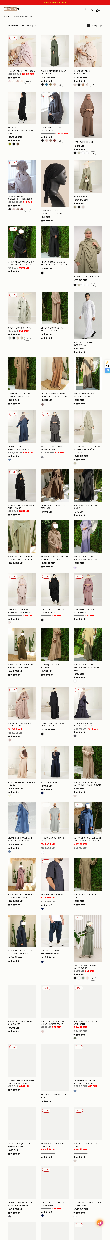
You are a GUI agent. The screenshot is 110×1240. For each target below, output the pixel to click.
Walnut (83, 152)
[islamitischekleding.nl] (12, 9)
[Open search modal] (86, 9)
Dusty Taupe (17, 81)
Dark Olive (50, 84)
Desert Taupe (46, 140)
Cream (75, 84)
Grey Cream (9, 622)
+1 (27, 338)
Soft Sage (75, 681)
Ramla (87, 84)
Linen (21, 81)
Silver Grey (42, 852)
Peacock (46, 84)
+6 (60, 141)
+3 (60, 85)
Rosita (9, 81)
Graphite (75, 735)
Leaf (83, 978)
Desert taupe (42, 1031)
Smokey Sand (54, 84)
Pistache (79, 152)
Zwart (42, 84)
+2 (93, 978)
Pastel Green (9, 338)
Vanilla (13, 81)
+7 (27, 209)
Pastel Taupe (9, 740)
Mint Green (79, 978)
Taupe (42, 404)
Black (13, 144)
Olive (9, 144)
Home (6, 16)
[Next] (75, 2)
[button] (14, 77)
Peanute (83, 84)
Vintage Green (75, 207)
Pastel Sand (17, 338)
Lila (75, 567)
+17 (27, 81)
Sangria (54, 140)
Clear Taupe (50, 140)
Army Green (75, 1038)
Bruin (17, 144)
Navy (42, 793)
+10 (92, 153)
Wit (87, 978)
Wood (87, 152)
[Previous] (35, 2)
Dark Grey (75, 1216)
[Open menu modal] (105, 9)
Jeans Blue (9, 459)
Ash (42, 457)
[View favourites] (93, 9)
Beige (9, 795)
